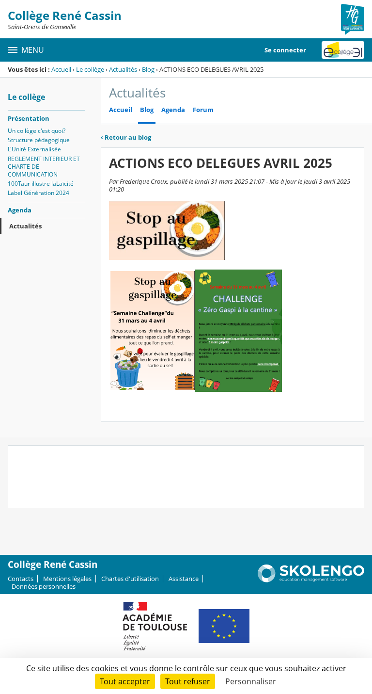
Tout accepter (125, 681)
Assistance (184, 578)
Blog (148, 69)
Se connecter (285, 50)
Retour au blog (126, 137)
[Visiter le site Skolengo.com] (311, 580)
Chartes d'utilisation (130, 578)
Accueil (61, 69)
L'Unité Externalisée (34, 149)
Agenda (19, 210)
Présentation (28, 118)
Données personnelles (44, 586)
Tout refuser (187, 681)
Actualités (123, 69)
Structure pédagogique (39, 140)
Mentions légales (67, 578)
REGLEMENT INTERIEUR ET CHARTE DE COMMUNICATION (44, 166)
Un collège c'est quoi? (36, 131)
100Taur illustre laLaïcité (41, 183)
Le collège (90, 69)
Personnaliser (250, 681)
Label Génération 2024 (38, 193)
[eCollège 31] (343, 50)
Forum (203, 110)
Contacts (20, 578)
